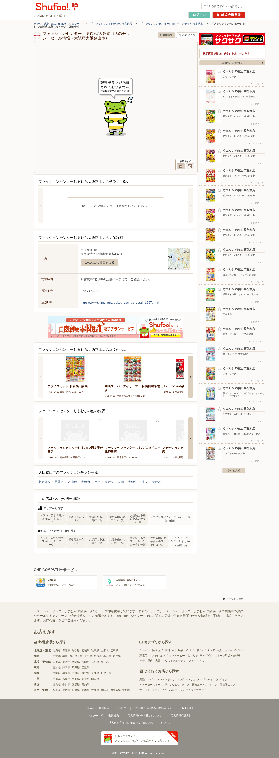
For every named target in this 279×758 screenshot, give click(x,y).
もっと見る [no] (233, 470)
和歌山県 (106, 673)
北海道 (57, 650)
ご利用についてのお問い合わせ (153, 708)
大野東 (109, 482)
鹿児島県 (115, 690)
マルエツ (174, 684)
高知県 (85, 684)
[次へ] (190, 205)
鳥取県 (76, 678)
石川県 (95, 661)
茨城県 (98, 656)
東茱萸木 (44, 482)
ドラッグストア (206, 650)
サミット (145, 689)
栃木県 (107, 656)
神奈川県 (67, 656)
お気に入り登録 (100, 420)
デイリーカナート (196, 689)
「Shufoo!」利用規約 (96, 708)
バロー (173, 689)
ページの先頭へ (233, 598)
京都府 (76, 673)
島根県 (85, 678)
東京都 (57, 656)
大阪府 (57, 673)
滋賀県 (85, 673)
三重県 (85, 667)
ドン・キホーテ (166, 679)
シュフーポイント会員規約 (103, 715)
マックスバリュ (186, 679)
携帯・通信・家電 (150, 660)
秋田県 (95, 650)
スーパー (145, 650)
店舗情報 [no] (166, 35)
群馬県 (117, 656)
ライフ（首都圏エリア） (223, 684)
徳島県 (57, 684)
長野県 (66, 661)
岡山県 (57, 678)
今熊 (121, 482)
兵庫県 (66, 673)
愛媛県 (76, 684)
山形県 (105, 650)
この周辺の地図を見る (99, 262)
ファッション (157, 655)
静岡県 (66, 667)
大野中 (132, 482)
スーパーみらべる (207, 679)
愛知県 (57, 667)
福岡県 (57, 690)
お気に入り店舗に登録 (186, 35)
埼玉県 (78, 656)
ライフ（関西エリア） (194, 684)
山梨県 (57, 661)
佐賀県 (66, 690)
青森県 (66, 650)
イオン (224, 679)
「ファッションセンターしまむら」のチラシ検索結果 (171, 23)
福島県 (114, 650)
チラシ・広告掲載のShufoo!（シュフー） (58, 23)
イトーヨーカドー (150, 684)
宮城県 (85, 650)
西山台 (72, 482)
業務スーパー (147, 679)
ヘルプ (122, 708)
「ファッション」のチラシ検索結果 (111, 23)
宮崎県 (105, 690)
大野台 (85, 482)
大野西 (156, 482)
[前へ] (40, 205)
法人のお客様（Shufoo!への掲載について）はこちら (139, 722)
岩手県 (76, 650)
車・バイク (206, 655)
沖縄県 (126, 690)
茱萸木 (59, 482)
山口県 (95, 678)
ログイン (199, 15)
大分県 (95, 690)
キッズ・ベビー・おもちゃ (182, 655)
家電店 (143, 655)
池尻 (144, 482)
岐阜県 (76, 667)
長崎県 (76, 690)
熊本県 (85, 690)
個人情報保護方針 (181, 715)
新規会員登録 (228, 15)
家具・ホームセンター (230, 650)
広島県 (66, 678)
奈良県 (95, 673)
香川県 (66, 684)
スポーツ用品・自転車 (227, 655)
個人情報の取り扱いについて (145, 715)
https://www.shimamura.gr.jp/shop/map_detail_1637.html (120, 302)
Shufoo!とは (187, 708)
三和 (181, 689)
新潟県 (76, 661)
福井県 (105, 661)
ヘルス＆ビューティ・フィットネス (183, 660)
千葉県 (88, 656)
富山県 (85, 661)
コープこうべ (159, 689)
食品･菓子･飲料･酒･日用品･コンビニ (173, 650)
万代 (164, 684)
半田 (97, 482)
